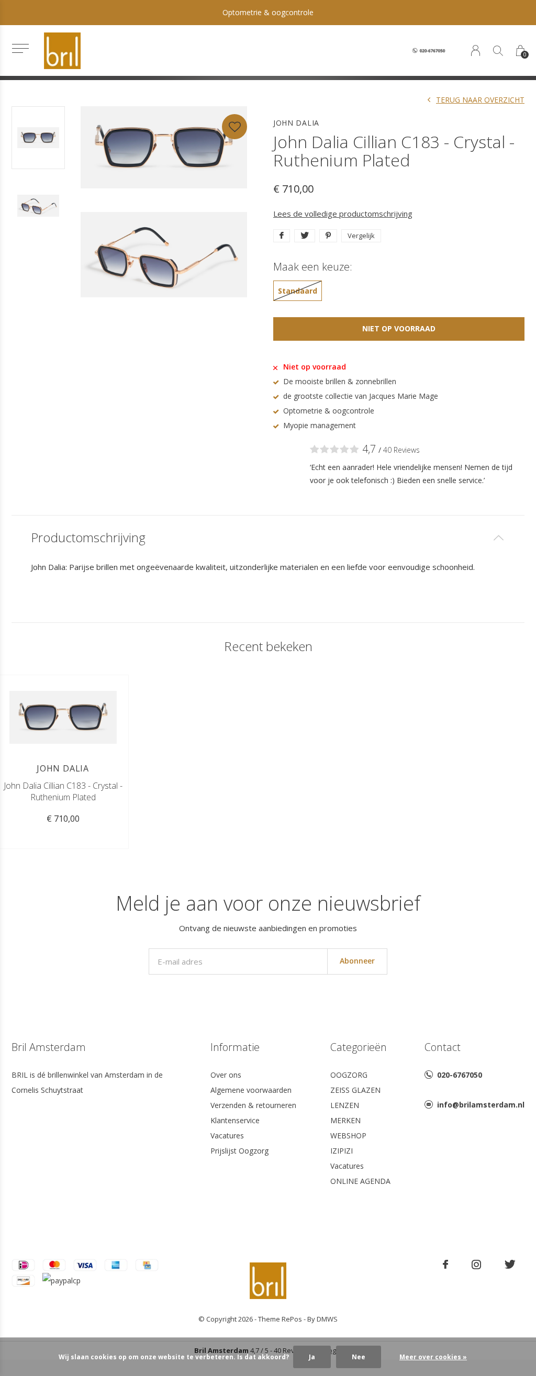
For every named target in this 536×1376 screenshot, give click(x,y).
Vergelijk (361, 235)
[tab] (268, 538)
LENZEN (344, 1105)
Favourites (234, 126)
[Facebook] (445, 1264)
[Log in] (475, 50)
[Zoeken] (498, 50)
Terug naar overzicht (480, 100)
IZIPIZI (341, 1151)
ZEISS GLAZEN (355, 1090)
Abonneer (357, 961)
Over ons (225, 1075)
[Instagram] (476, 1264)
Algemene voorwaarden (251, 1090)
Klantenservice (235, 1120)
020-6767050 (459, 1075)
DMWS (327, 1319)
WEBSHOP (348, 1135)
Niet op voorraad (399, 328)
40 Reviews (401, 450)
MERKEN (345, 1120)
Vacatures (227, 1135)
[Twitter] (510, 1264)
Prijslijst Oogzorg (239, 1151)
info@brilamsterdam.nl (480, 1105)
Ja (312, 1356)
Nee (358, 1356)
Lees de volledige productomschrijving (342, 213)
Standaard (297, 291)
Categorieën (358, 1047)
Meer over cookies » (433, 1356)
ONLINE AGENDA (360, 1181)
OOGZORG (348, 1075)
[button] (20, 48)
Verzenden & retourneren (253, 1105)
